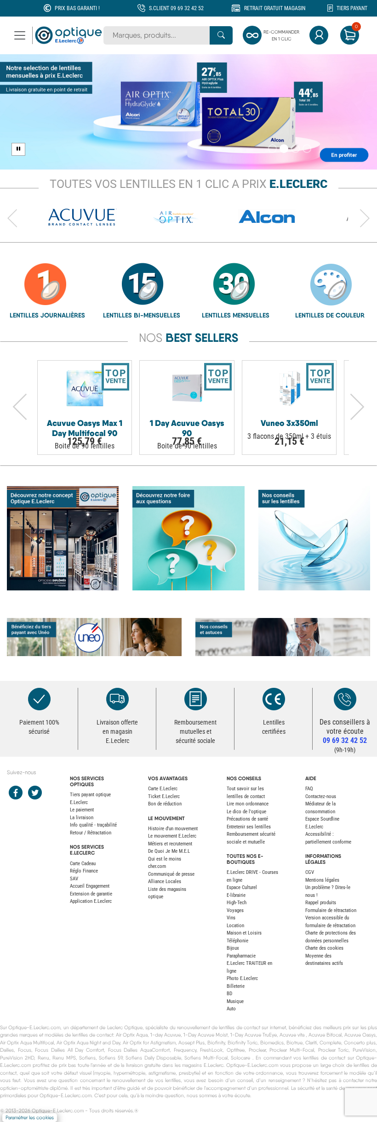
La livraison (81, 818)
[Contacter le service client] (345, 699)
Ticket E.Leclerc (164, 796)
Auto (231, 1009)
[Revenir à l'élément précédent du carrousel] (12, 219)
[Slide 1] (272, 148)
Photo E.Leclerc (242, 978)
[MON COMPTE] (318, 35)
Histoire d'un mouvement (173, 829)
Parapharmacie (241, 956)
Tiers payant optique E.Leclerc (90, 798)
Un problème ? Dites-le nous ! (327, 891)
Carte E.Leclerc (162, 789)
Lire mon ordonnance (247, 804)
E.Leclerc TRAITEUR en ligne (249, 967)
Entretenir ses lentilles (249, 827)
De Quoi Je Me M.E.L (169, 851)
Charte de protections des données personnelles (330, 937)
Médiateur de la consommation (320, 808)
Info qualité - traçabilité (93, 825)
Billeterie (236, 986)
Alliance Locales (164, 881)
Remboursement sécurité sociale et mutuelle (251, 838)
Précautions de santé (247, 819)
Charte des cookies (324, 948)
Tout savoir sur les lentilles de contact (246, 792)
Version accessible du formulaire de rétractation (330, 922)
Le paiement (82, 810)
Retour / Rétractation (90, 833)
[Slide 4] (307, 148)
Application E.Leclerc (91, 901)
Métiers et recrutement (170, 844)
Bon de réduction (165, 804)
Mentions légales (322, 880)
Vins (231, 918)
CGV (309, 872)
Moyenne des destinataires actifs (324, 960)
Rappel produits (320, 903)
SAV (74, 879)
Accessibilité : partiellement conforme (328, 838)
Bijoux (233, 948)
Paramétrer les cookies (30, 1118)
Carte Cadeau (83, 864)
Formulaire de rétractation (330, 910)
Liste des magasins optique (167, 893)
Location (235, 926)
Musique (235, 1001)
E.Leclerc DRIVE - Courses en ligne (252, 876)
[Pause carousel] (18, 149)
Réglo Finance (84, 871)
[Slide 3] (295, 148)
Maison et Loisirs (244, 933)
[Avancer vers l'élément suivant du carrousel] (364, 219)
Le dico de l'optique (246, 812)
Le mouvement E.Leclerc (172, 836)
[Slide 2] (284, 148)
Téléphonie (237, 941)
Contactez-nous (320, 796)
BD (229, 994)
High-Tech (236, 903)
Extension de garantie (91, 894)
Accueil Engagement (89, 886)
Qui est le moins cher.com (164, 863)
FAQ (309, 789)
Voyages (235, 910)
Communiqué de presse (171, 874)
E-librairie (236, 895)
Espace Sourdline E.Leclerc (322, 823)
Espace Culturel (242, 887)
